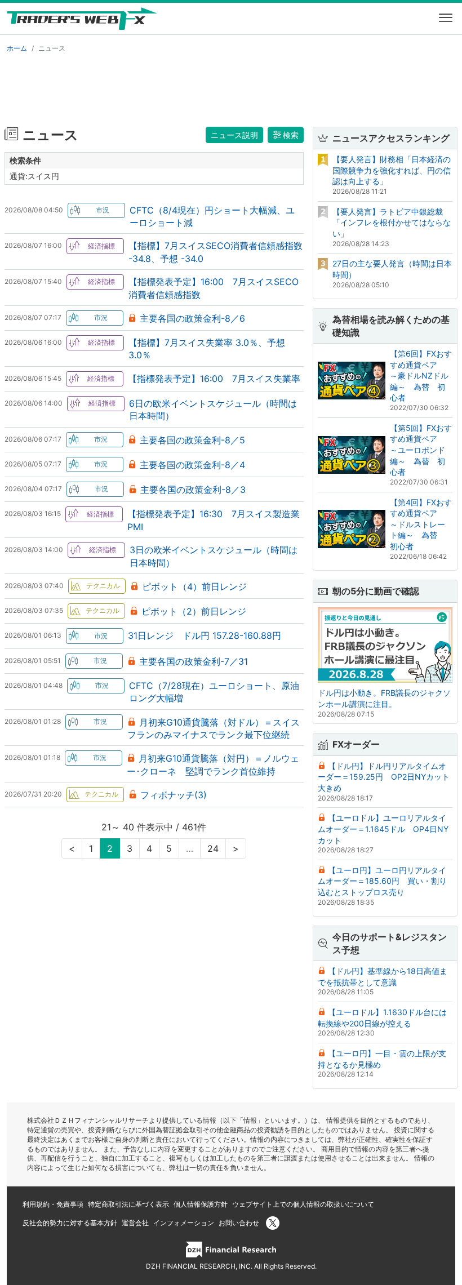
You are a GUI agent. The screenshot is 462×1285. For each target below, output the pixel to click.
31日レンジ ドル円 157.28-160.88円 (204, 635)
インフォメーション (183, 1223)
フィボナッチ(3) (173, 795)
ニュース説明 (234, 135)
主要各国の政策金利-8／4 (192, 464)
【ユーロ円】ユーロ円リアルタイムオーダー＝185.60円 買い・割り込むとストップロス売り (382, 881)
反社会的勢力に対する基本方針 (70, 1223)
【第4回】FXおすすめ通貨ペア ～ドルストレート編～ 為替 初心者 (421, 524)
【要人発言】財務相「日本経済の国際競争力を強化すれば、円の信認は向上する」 (391, 170)
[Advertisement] (231, 88)
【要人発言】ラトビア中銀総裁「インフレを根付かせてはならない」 (391, 222)
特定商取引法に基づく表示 (128, 1204)
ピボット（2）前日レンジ (193, 611)
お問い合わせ (239, 1223)
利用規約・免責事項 (53, 1204)
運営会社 (135, 1223)
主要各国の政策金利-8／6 (192, 318)
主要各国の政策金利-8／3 (193, 489)
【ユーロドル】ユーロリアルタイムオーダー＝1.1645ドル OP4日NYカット (383, 828)
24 (213, 848)
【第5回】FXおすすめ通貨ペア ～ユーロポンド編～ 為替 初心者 (421, 450)
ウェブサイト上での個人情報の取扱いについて (303, 1204)
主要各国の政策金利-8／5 (192, 440)
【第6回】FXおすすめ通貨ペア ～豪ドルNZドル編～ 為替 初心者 (421, 375)
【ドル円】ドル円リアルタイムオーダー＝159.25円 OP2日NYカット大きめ (384, 777)
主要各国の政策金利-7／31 (193, 661)
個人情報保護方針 (201, 1204)
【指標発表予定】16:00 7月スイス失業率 (214, 378)
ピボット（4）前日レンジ (194, 586)
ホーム (17, 48)
